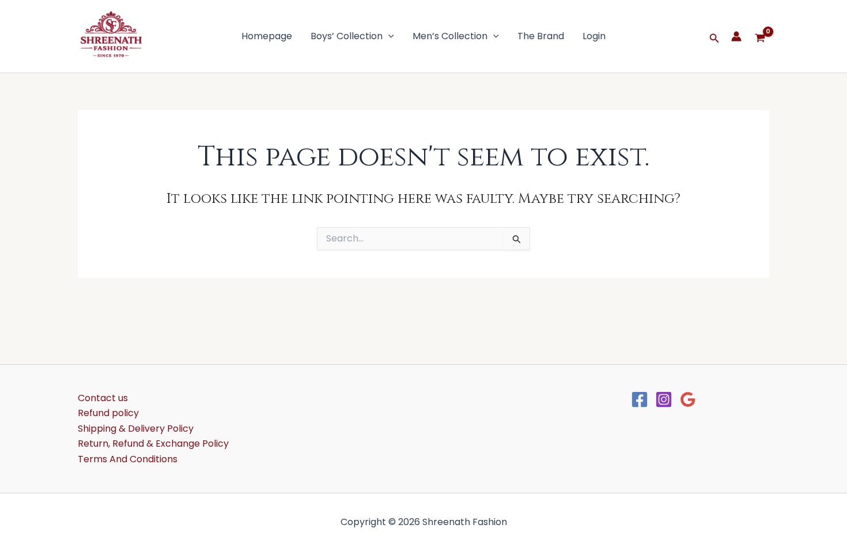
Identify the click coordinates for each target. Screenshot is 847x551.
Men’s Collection (450, 36)
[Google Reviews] (688, 399)
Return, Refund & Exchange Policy (153, 443)
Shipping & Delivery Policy (136, 428)
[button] (388, 36)
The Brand (540, 36)
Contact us (103, 398)
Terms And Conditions (127, 459)
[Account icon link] (736, 36)
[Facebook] (639, 399)
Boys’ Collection (347, 36)
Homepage (266, 36)
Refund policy (108, 413)
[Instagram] (663, 399)
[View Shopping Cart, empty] (761, 36)
